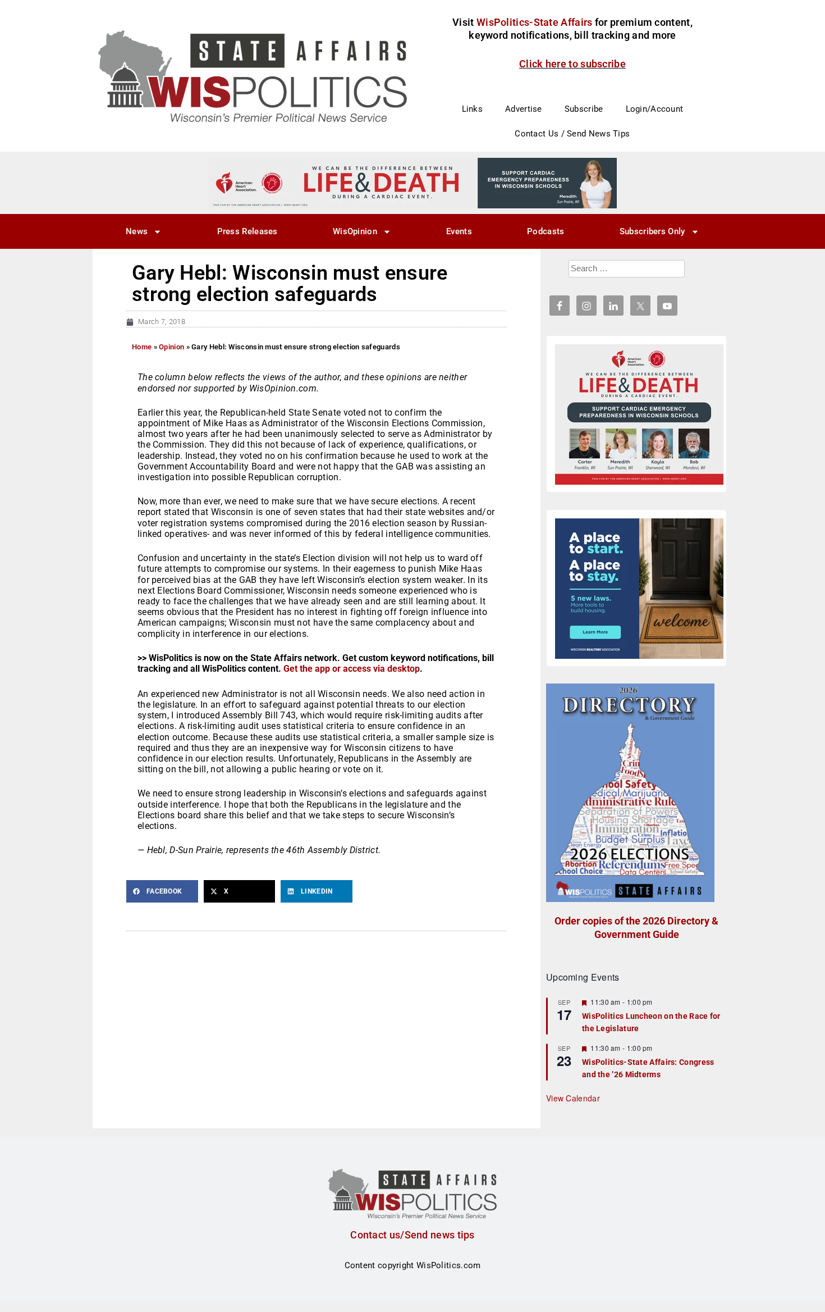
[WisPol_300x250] (639, 588)
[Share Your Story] (639, 414)
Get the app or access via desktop (351, 668)
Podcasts (545, 231)
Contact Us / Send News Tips (572, 134)
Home (142, 347)
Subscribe (584, 109)
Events (459, 231)
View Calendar (573, 1098)
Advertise (523, 109)
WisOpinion (355, 231)
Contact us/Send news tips (412, 1235)
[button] (162, 891)
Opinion (171, 347)
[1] (412, 182)
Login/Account (655, 109)
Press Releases (247, 231)
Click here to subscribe (572, 64)
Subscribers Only (652, 231)
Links (472, 109)
